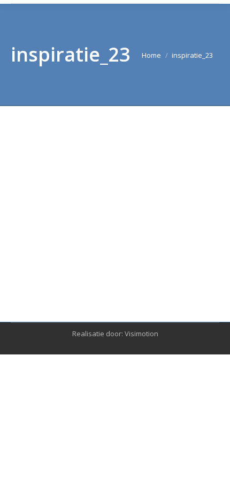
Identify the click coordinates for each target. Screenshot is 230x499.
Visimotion (141, 333)
